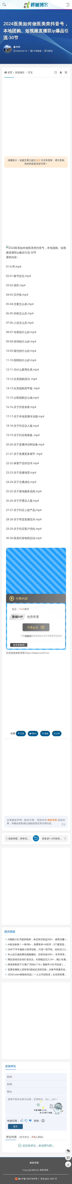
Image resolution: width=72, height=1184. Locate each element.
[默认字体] (61, 72)
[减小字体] (55, 72)
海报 (46, 733)
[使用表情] (43, 1120)
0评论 (50, 50)
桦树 (18, 46)
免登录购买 (19, 644)
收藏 (13, 733)
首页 (10, 72)
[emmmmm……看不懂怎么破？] (26, 1120)
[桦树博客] (36, 4)
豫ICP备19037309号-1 (28, 1178)
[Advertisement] (36, 117)
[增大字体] (66, 72)
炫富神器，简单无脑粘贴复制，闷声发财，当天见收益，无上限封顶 (19, 838)
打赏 (22, 733)
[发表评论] (68, 1157)
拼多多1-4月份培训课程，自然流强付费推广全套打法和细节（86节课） (55, 838)
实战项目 (19, 72)
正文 (30, 72)
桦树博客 (34, 1162)
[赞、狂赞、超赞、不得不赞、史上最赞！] (30, 1120)
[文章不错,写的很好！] (22, 1120)
